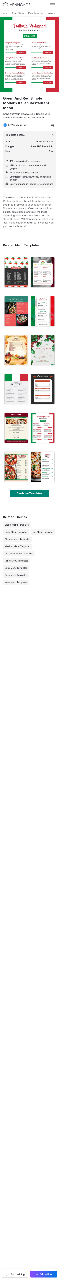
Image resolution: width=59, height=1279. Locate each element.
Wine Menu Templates (16, 582)
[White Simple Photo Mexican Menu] (42, 272)
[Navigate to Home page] (16, 4)
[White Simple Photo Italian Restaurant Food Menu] (42, 467)
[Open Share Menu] (52, 125)
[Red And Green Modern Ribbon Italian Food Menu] (16, 428)
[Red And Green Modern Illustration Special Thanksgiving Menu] (42, 350)
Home (4, 13)
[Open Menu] (52, 4)
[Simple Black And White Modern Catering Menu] (42, 389)
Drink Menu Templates (16, 568)
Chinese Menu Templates (17, 539)
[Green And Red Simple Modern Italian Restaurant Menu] (42, 428)
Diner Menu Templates (16, 575)
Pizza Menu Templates (16, 532)
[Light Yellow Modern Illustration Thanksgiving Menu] (16, 350)
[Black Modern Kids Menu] (16, 272)
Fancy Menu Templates (16, 560)
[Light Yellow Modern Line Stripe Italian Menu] (16, 467)
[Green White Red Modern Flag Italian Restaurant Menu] (42, 311)
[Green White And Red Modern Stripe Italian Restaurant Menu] (16, 389)
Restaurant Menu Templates (19, 553)
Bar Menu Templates (43, 532)
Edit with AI (46, 1274)
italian (50, 13)
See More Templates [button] (29, 493)
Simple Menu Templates (17, 524)
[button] (15, 1274)
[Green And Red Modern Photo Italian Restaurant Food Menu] (16, 311)
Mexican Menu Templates (18, 546)
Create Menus (17, 13)
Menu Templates (35, 13)
